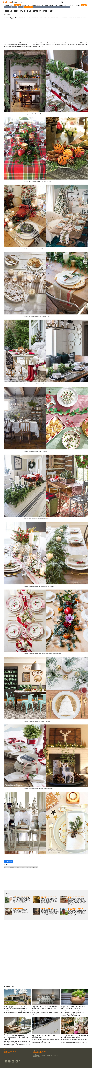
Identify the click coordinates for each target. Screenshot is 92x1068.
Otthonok (45, 5)
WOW (56, 5)
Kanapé (84, 5)
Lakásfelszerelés (51, 7)
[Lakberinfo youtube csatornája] (16, 1061)
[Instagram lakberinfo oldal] (9, 1061)
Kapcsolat (6, 1050)
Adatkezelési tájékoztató (10, 1051)
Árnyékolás (42, 7)
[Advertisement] (46, 31)
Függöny (14, 7)
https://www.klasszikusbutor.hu (20, 912)
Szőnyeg (20, 7)
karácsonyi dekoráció (9, 867)
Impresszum (7, 1052)
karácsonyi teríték (33, 867)
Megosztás (9, 861)
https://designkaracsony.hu (19, 902)
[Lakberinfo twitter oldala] (13, 1061)
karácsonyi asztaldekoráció (21, 867)
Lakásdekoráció (28, 7)
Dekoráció (17, 5)
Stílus (51, 5)
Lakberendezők (63, 5)
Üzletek (71, 5)
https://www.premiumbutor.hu (48, 916)
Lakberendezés (36, 5)
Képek (67, 7)
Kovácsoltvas (61, 7)
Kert (29, 5)
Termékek (77, 5)
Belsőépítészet (9, 5)
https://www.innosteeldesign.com (76, 916)
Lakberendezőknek (37, 1052)
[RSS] (20, 1061)
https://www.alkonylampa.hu (47, 903)
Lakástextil (7, 7)
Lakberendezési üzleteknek (40, 1051)
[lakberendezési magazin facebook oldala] (6, 1061)
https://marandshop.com (74, 904)
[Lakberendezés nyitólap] (10, 2)
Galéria (24, 5)
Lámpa (35, 7)
